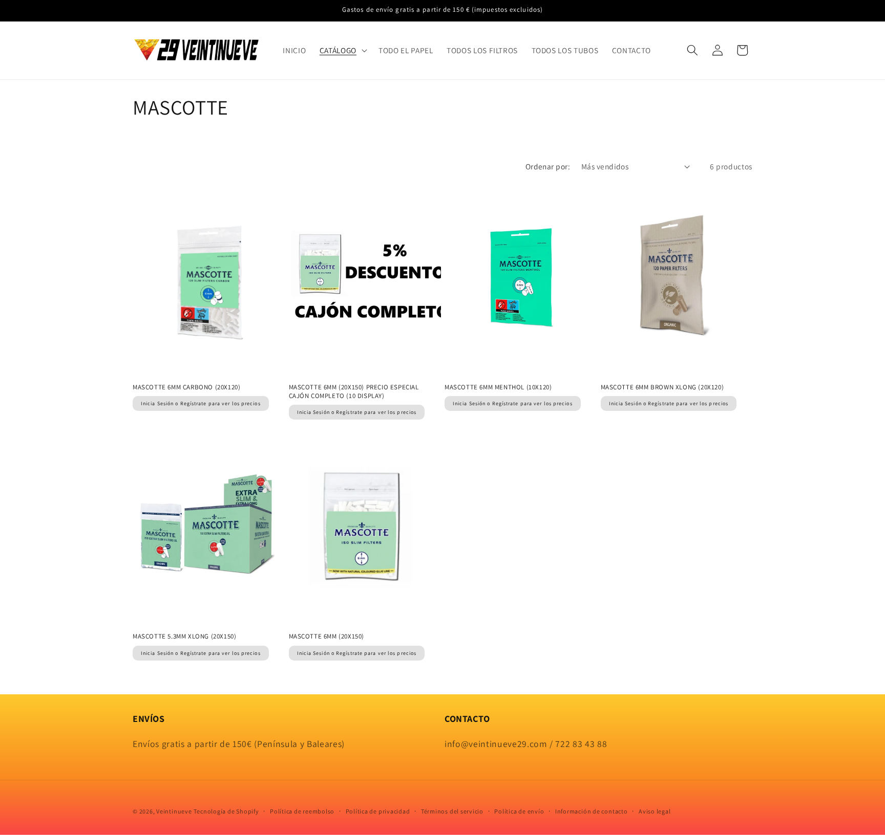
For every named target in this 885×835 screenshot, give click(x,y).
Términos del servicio (452, 811)
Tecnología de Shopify (226, 811)
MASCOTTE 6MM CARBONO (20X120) (186, 387)
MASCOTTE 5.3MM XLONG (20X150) (184, 636)
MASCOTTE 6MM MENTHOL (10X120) (498, 387)
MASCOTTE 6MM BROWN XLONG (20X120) (662, 387)
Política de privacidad (378, 811)
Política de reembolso (302, 811)
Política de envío (519, 811)
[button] (342, 50)
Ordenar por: (547, 166)
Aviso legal (654, 811)
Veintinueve (174, 811)
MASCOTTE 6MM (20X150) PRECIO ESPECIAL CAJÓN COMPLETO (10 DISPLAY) (354, 391)
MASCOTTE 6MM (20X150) (327, 636)
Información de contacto (591, 811)
